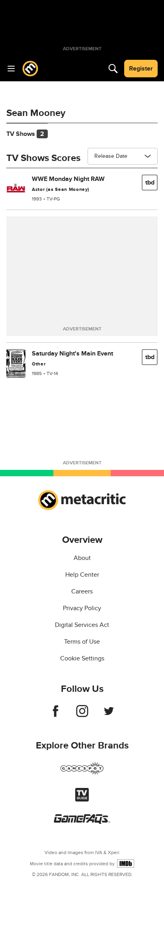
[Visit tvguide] (82, 799)
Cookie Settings (82, 658)
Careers (82, 591)
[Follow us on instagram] (82, 715)
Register (141, 69)
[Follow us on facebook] (55, 715)
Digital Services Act (82, 625)
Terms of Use (82, 642)
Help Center (82, 575)
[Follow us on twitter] (109, 715)
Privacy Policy (82, 608)
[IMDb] (125, 863)
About (82, 558)
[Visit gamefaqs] (82, 822)
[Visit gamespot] (82, 773)
